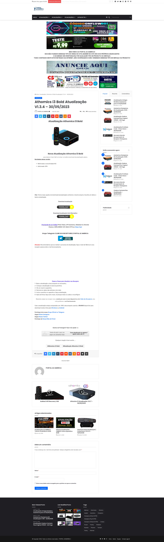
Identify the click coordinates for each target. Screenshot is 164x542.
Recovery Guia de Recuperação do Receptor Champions (120, 137)
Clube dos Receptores (86, 299)
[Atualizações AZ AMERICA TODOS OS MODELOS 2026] (44, 422)
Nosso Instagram (44, 314)
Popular (105, 94)
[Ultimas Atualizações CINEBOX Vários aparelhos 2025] (65, 422)
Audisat (86, 513)
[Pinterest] (52, 116)
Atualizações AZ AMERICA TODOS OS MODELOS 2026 (43, 430)
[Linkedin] (44, 116)
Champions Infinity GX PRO (90, 516)
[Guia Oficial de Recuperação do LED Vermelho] (77, 511)
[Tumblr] (48, 116)
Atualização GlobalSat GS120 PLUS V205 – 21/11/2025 (76, 1)
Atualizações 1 (44, 17)
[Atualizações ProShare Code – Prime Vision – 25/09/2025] (107, 129)
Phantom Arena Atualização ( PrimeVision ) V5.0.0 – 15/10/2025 (86, 431)
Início (35, 17)
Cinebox (102, 521)
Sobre (114, 539)
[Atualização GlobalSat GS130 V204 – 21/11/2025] (69, 523)
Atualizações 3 (69, 17)
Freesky (92, 524)
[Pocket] (69, 116)
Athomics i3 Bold (54, 346)
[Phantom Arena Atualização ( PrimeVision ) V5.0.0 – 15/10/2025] (86, 422)
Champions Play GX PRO (90, 519)
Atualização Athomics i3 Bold (73, 346)
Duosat (86, 524)
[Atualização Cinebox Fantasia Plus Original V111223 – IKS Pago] (107, 120)
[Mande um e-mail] (49, 111)
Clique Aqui (78, 227)
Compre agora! (126, 539)
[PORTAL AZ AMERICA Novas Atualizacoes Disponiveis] (38, 9)
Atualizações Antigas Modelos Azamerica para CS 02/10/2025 (120, 102)
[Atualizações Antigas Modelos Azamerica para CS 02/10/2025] (107, 101)
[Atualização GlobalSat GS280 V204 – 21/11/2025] (77, 515)
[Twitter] (40, 116)
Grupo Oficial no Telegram (56, 312)
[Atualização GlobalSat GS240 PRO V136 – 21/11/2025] (77, 523)
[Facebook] (36, 116)
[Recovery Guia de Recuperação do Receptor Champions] (107, 135)
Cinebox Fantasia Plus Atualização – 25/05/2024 (121, 192)
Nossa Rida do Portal (49, 319)
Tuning (85, 530)
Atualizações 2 (56, 17)
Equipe (119, 539)
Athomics (101, 510)
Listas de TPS (81, 17)
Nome (37, 470)
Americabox (93, 510)
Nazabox (86, 527)
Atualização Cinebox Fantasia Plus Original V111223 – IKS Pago (120, 118)
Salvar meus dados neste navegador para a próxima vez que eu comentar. (56, 483)
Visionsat (92, 530)
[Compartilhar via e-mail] (82, 353)
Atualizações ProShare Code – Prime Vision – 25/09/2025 (121, 129)
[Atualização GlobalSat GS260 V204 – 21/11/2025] (61, 523)
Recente (114, 94)
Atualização (43, 94)
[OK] (65, 116)
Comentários (126, 94)
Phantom (93, 527)
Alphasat (86, 510)
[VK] (61, 116)
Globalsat (98, 524)
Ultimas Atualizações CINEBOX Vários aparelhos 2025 (64, 431)
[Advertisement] (65, 180)
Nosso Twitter (43, 316)
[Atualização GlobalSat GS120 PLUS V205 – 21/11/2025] (61, 515)
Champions (100, 513)
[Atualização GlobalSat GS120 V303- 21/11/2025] (69, 517)
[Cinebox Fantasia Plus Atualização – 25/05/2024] (107, 194)
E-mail (37, 477)
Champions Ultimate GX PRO (91, 521)
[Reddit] (57, 116)
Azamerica (92, 513)
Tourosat (100, 527)
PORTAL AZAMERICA (64, 539)
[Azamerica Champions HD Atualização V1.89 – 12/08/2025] (107, 110)
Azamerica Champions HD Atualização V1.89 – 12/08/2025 (121, 110)
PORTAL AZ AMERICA (43, 111)
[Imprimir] (86, 353)
